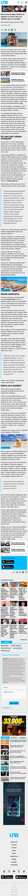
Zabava (14, 859)
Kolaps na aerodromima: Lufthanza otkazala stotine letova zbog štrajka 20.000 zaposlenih (18, 551)
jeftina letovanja (6, 648)
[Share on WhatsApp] (15, 30)
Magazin (14, 862)
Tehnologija (14, 856)
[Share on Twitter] (9, 30)
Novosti (14, 847)
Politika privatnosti (14, 891)
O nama (14, 884)
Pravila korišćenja (14, 889)
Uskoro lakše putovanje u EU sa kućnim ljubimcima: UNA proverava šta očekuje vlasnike (18, 545)
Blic (22, 103)
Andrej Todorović (16, 645)
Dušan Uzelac (5, 645)
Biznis (14, 850)
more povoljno (5, 650)
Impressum (14, 887)
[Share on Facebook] (6, 30)
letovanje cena (18, 648)
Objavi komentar (14, 703)
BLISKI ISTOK (14, 842)
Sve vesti (14, 845)
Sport (14, 853)
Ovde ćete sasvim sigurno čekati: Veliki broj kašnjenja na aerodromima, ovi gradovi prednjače (18, 75)
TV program (14, 865)
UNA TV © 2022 (14, 894)
